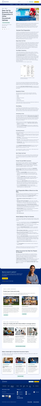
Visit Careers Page (20, 397)
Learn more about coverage (20, 346)
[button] (11, 4)
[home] (5, 2)
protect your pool (32, 195)
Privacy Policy (29, 401)
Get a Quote (36, 381)
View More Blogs (20, 376)
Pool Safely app (23, 125)
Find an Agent (5, 278)
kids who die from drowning (32, 116)
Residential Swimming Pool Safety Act (25, 145)
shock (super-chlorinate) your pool (26, 86)
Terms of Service (36, 401)
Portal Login (31, 381)
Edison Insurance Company (7, 24)
